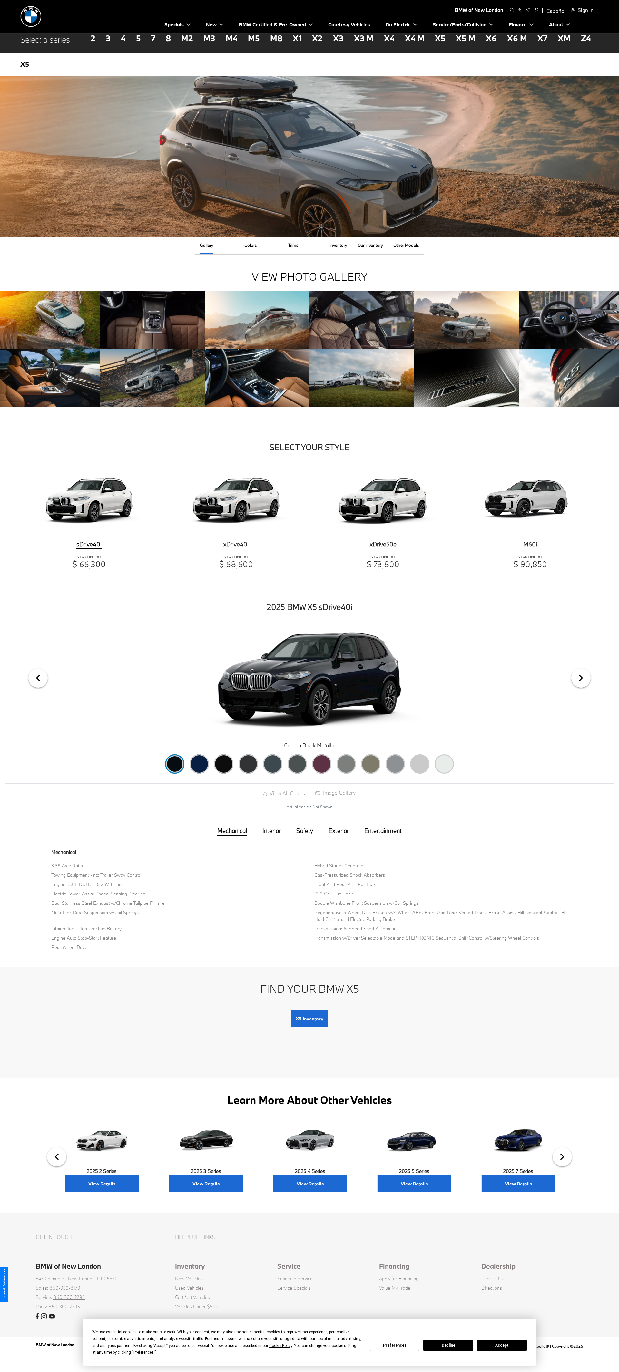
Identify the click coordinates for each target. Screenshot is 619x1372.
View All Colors (286, 793)
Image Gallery (339, 792)
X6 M (517, 38)
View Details (101, 1184)
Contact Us (492, 1278)
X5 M (466, 38)
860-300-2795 (69, 1297)
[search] (512, 10)
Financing (394, 1266)
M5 (254, 38)
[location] (536, 10)
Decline (448, 1345)
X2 (317, 38)
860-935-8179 (64, 1288)
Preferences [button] (143, 1352)
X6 (491, 38)
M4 (232, 38)
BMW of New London (55, 1344)
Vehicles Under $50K (196, 1306)
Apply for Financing (398, 1278)
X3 (338, 38)
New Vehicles (189, 1278)
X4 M (415, 38)
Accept (502, 1345)
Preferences (395, 1345)
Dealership (498, 1266)
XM (564, 38)
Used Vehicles (189, 1288)
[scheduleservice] (520, 10)
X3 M (364, 38)
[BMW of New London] (65, 15)
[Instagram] (44, 1316)
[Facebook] (37, 1316)
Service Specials (294, 1288)
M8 (276, 38)
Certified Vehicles (192, 1297)
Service (288, 1266)
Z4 (586, 38)
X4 (389, 38)
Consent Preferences (4, 1284)
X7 (542, 38)
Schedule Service (295, 1278)
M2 (187, 38)
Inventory (190, 1266)
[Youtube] (52, 1316)
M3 (209, 38)
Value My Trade (394, 1288)
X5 (440, 38)
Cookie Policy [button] (280, 1345)
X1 (297, 38)
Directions (491, 1288)
